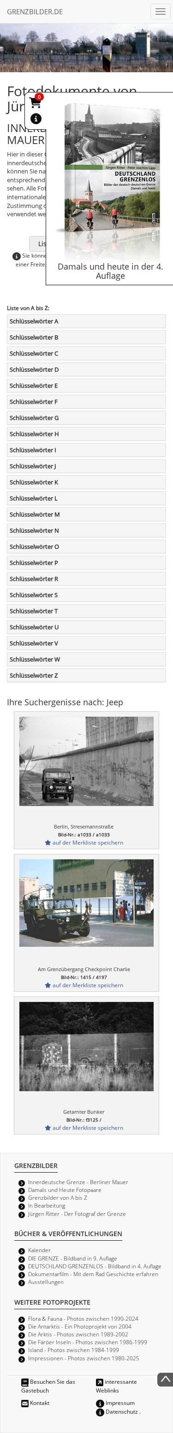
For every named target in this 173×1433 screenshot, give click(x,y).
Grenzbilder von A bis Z (57, 1197)
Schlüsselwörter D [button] (34, 369)
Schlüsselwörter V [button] (34, 643)
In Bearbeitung (46, 1205)
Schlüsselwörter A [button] (34, 321)
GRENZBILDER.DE (35, 11)
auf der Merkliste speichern (87, 842)
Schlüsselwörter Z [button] (34, 675)
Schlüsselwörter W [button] (35, 659)
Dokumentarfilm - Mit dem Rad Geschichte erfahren (93, 1274)
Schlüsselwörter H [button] (34, 434)
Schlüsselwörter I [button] (33, 450)
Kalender (39, 1250)
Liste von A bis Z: (28, 307)
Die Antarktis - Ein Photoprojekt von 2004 (79, 1326)
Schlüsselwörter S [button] (34, 595)
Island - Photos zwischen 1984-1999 (73, 1349)
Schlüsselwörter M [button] (35, 514)
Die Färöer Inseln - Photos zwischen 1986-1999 (87, 1342)
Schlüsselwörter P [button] (34, 562)
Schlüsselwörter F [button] (34, 401)
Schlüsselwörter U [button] (34, 627)
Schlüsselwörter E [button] (34, 385)
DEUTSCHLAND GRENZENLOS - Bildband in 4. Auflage (94, 1266)
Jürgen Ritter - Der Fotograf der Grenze (77, 1213)
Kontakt (39, 1402)
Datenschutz (121, 1411)
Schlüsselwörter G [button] (34, 418)
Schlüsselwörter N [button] (34, 530)
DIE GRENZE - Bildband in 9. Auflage (72, 1258)
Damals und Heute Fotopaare (64, 1189)
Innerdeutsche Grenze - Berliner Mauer (78, 1182)
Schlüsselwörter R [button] (34, 579)
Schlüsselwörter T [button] (34, 611)
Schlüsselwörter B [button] (34, 337)
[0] (36, 104)
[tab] (86, 321)
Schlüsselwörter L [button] (34, 498)
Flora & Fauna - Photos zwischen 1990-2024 (83, 1318)
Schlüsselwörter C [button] (34, 353)
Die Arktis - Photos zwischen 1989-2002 (78, 1334)
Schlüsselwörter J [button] (33, 466)
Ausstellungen (46, 1281)
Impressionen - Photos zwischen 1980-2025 (83, 1358)
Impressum (119, 1402)
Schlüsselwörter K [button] (34, 482)
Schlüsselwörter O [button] (34, 546)
